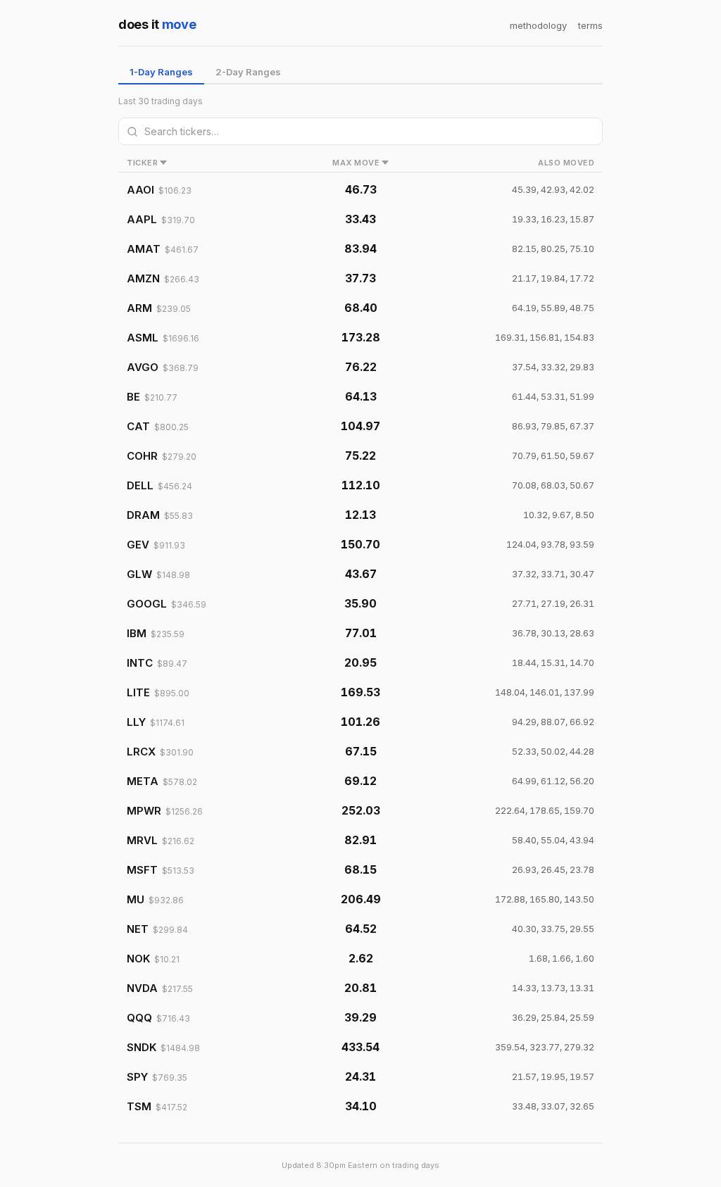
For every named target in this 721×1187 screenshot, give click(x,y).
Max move (356, 163)
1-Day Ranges (161, 71)
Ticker (142, 163)
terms (590, 25)
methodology (538, 25)
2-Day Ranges (248, 71)
